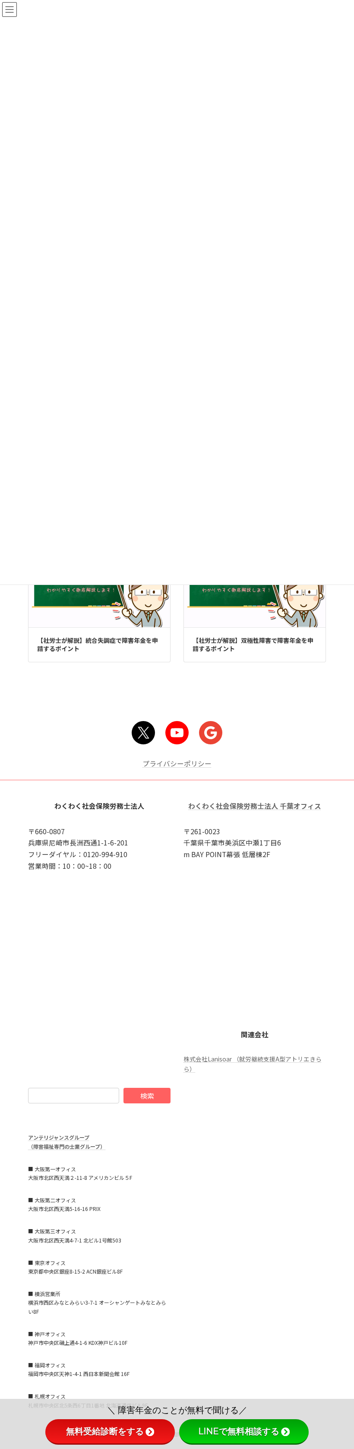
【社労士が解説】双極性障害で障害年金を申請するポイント (253, 644)
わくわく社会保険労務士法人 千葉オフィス (254, 806)
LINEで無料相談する (238, 1431)
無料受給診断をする (105, 1431)
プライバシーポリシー (177, 764)
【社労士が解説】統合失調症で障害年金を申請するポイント (97, 644)
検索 (147, 1095)
